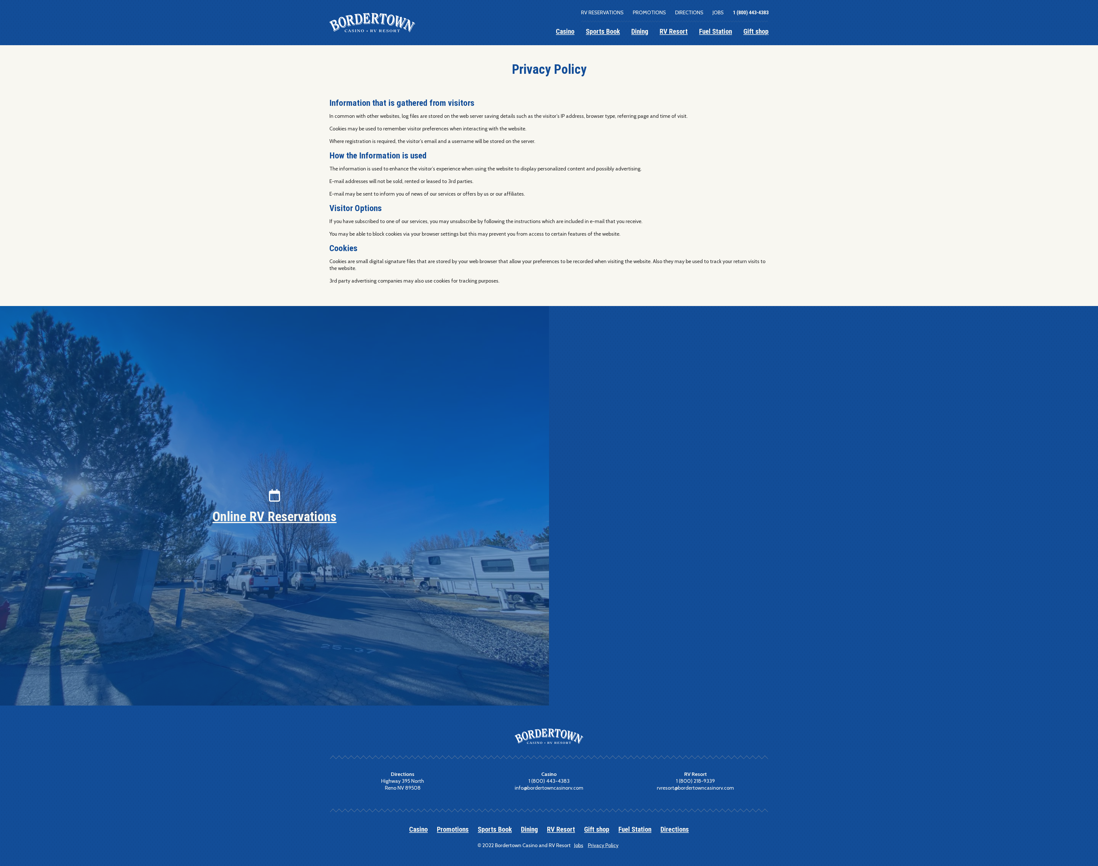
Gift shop (756, 31)
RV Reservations (602, 12)
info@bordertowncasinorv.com (549, 788)
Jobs (718, 12)
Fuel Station (715, 31)
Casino (565, 31)
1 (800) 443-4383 (751, 12)
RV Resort (674, 31)
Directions (689, 12)
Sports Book (603, 31)
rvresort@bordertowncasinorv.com (695, 788)
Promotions (649, 12)
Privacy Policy (603, 845)
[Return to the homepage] (372, 22)
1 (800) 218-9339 (695, 781)
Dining (639, 31)
